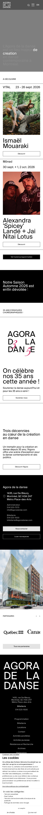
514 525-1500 (13, 518)
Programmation (21, 719)
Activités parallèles (21, 736)
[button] (36, 616)
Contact (21, 732)
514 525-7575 (13, 507)
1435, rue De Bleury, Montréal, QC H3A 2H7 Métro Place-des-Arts (21, 699)
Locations (21, 727)
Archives (21, 748)
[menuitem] (38, 5)
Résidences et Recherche (21, 744)
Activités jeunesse (21, 740)
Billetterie (21, 723)
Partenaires (21, 753)
